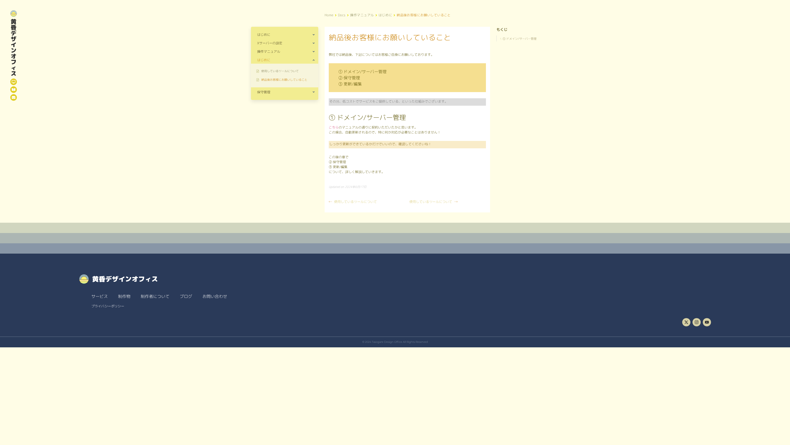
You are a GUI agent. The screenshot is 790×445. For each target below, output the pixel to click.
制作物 (124, 296)
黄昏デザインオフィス (13, 47)
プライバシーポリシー (107, 306)
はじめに (385, 15)
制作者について (155, 296)
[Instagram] (696, 322)
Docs (342, 15)
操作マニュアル (362, 15)
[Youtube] (707, 322)
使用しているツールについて (355, 201)
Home (329, 15)
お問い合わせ (214, 296)
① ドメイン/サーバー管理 (520, 39)
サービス (99, 296)
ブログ (186, 296)
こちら (334, 127)
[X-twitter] (686, 322)
